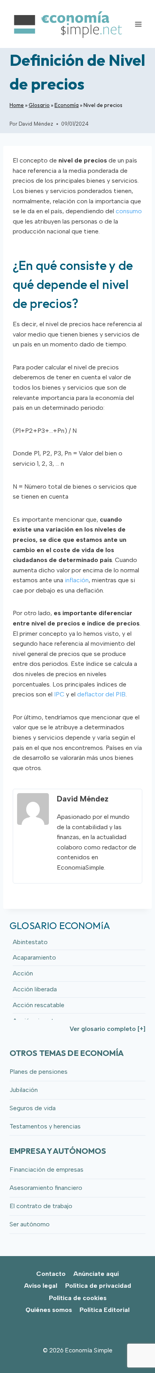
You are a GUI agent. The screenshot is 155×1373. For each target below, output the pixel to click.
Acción (23, 973)
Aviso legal (40, 1285)
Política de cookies (78, 1298)
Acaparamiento (34, 957)
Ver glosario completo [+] (107, 1029)
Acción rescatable (38, 1005)
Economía (66, 105)
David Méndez (36, 124)
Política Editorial (104, 1310)
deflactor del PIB (101, 694)
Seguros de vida (33, 1108)
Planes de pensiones (39, 1071)
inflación (77, 580)
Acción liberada (35, 989)
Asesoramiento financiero (46, 1187)
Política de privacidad (98, 1285)
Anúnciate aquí (96, 1273)
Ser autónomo (30, 1224)
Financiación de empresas (46, 1169)
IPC (59, 694)
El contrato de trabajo (41, 1206)
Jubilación (24, 1090)
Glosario (39, 105)
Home (17, 105)
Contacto (51, 1273)
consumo (129, 211)
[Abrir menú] (138, 24)
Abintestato (30, 942)
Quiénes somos (48, 1310)
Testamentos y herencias (45, 1126)
